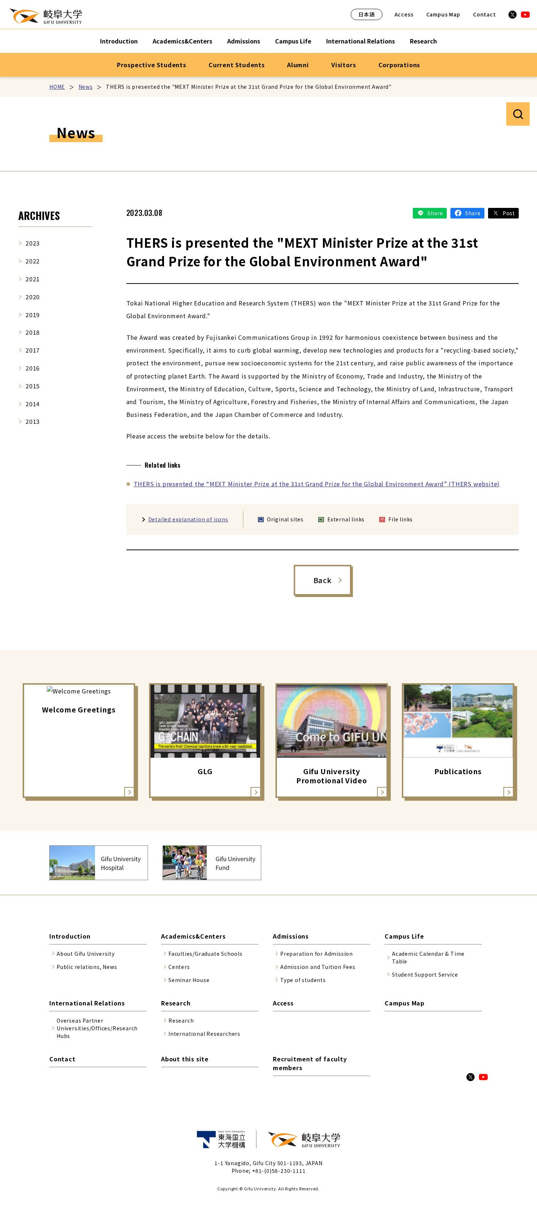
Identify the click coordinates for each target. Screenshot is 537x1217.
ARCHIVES (39, 215)
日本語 (366, 14)
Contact (484, 14)
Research (423, 41)
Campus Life (293, 41)
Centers (179, 966)
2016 (33, 368)
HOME (57, 86)
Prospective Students (151, 64)
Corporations (399, 64)
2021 (33, 278)
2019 (33, 314)
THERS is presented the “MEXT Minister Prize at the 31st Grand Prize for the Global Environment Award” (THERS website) (317, 483)
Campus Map (443, 14)
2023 (33, 243)
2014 (33, 403)
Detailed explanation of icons (188, 519)
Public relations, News (87, 966)
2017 (33, 350)
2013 (33, 421)
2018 (33, 332)
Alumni (298, 64)
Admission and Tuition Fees (317, 966)
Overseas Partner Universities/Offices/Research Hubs (97, 1028)
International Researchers (204, 1033)
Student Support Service (425, 974)
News (86, 86)
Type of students (303, 980)
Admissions (243, 41)
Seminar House (188, 980)
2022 (33, 260)
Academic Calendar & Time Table (428, 957)
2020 (33, 296)
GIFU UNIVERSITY (45, 16)
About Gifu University (86, 953)
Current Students (237, 64)
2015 (33, 385)
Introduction (119, 41)
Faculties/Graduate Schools (205, 953)
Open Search (518, 114)
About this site (185, 1058)
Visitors (343, 64)
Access (404, 14)
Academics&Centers (182, 41)
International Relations (360, 41)
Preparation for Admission (316, 953)
